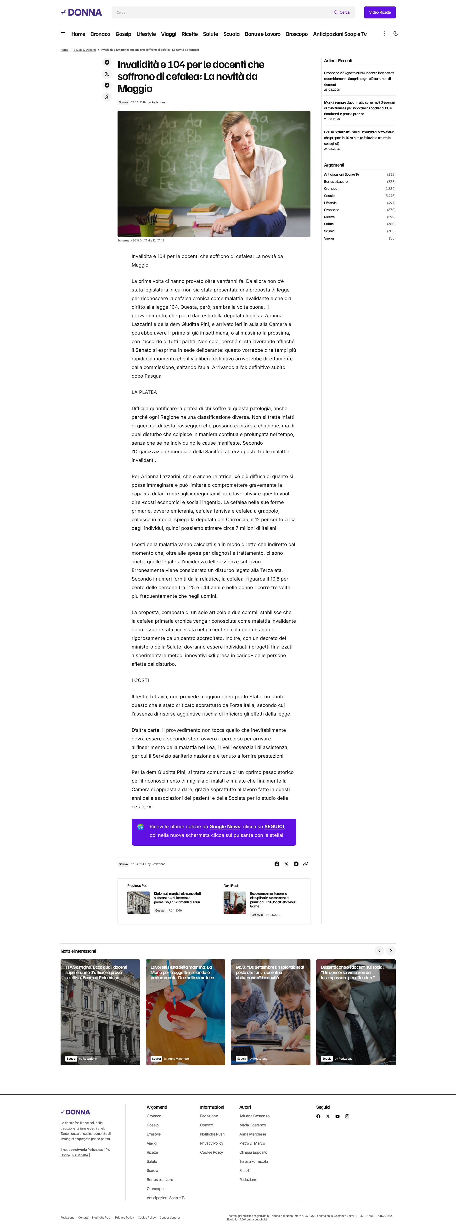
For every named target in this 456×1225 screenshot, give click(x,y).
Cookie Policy (211, 1152)
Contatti (206, 1125)
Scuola (123, 102)
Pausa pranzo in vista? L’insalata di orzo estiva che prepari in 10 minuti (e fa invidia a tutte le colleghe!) (359, 137)
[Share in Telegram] (107, 85)
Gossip (159, 910)
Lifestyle (257, 915)
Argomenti (157, 1107)
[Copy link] (107, 97)
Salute (329, 224)
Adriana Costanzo (254, 1115)
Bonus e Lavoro (336, 181)
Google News (224, 826)
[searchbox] (222, 12)
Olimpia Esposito (253, 1152)
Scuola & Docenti (84, 49)
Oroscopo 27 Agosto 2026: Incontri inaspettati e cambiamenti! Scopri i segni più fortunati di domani (359, 78)
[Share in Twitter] (107, 74)
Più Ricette (80, 1155)
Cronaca (331, 188)
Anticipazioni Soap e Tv (341, 174)
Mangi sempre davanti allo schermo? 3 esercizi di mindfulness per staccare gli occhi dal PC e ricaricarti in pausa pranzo (359, 108)
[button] (63, 33)
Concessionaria (170, 1217)
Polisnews (95, 1149)
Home (64, 49)
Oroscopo (331, 210)
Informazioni (212, 1107)
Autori (245, 1107)
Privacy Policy (211, 1143)
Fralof (244, 1170)
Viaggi (329, 238)
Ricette (329, 217)
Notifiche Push (212, 1134)
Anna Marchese (252, 1134)
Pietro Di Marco (252, 1143)
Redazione (209, 1115)
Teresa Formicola (253, 1161)
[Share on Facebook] (107, 62)
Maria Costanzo (252, 1125)
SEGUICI (274, 826)
